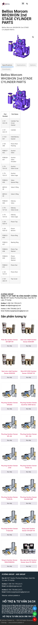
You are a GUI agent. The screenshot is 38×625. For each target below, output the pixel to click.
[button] (22, 3)
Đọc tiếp (9, 346)
